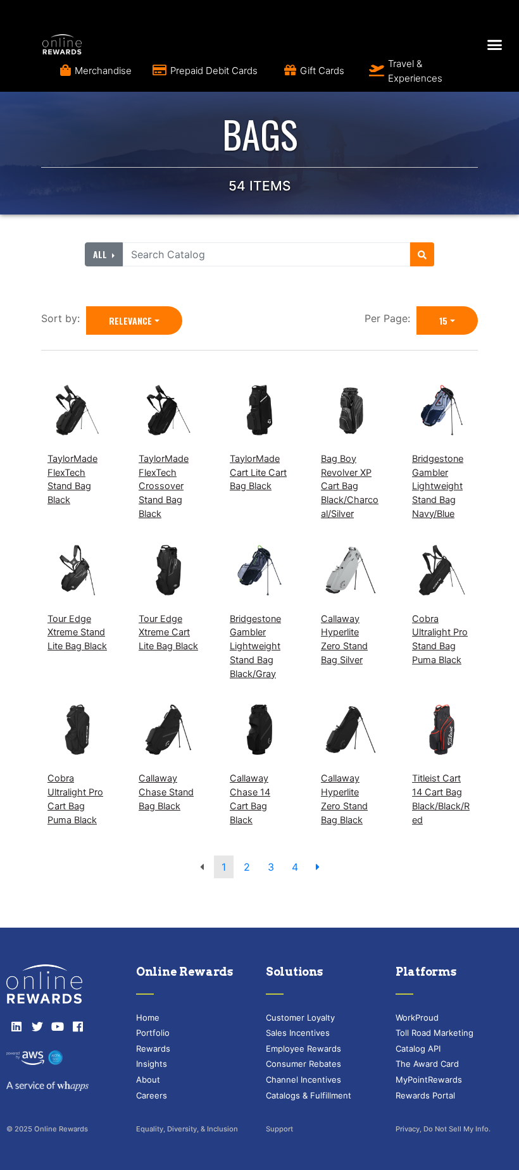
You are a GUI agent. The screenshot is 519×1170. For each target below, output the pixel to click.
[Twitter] (37, 1026)
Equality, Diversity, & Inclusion (187, 1128)
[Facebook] (78, 1026)
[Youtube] (57, 1026)
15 (443, 320)
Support (279, 1128)
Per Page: (390, 318)
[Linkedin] (16, 1026)
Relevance (130, 320)
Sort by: (63, 318)
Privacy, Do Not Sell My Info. (443, 1128)
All (101, 254)
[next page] (317, 867)
